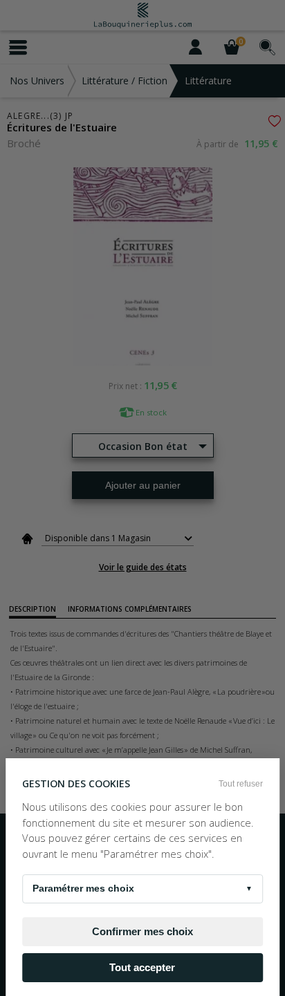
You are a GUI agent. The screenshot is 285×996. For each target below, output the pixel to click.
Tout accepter (142, 967)
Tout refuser (241, 784)
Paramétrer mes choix (142, 888)
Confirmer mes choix (142, 931)
